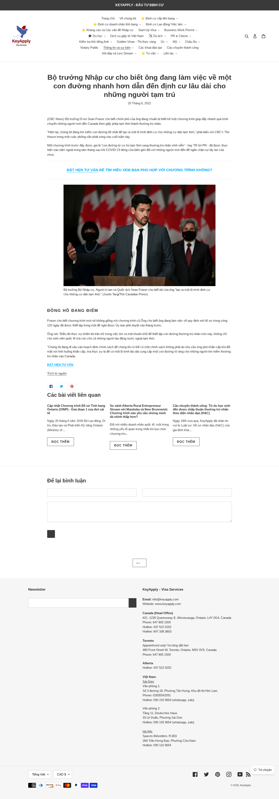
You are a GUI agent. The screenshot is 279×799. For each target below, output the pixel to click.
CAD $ (61, 774)
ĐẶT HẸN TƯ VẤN (82, 170)
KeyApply (245, 785)
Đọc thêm (60, 441)
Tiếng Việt (38, 774)
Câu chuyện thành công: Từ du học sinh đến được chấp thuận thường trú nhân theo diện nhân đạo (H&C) (201, 409)
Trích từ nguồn (57, 373)
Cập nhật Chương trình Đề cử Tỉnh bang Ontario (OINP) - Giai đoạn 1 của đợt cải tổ (76, 409)
